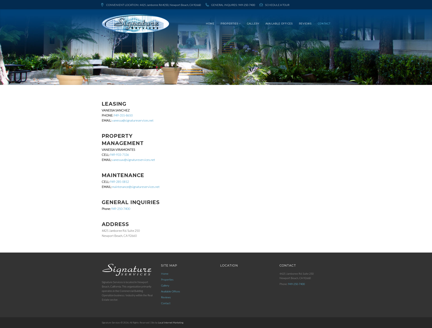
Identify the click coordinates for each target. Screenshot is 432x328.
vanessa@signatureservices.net (133, 120)
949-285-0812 (119, 181)
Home (210, 23)
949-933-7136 (119, 154)
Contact (324, 23)
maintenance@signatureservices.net (136, 187)
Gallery (253, 23)
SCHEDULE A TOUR (277, 4)
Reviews (305, 23)
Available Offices (279, 23)
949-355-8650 (123, 115)
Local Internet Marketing (170, 322)
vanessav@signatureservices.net (133, 160)
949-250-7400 (246, 4)
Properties (229, 23)
